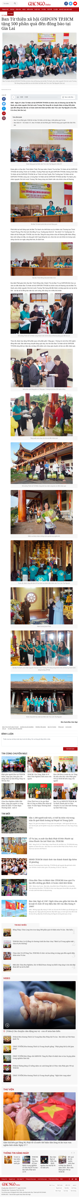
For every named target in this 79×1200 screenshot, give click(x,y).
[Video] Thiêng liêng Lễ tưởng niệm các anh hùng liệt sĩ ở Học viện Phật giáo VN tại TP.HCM (43, 1067)
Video (24, 9)
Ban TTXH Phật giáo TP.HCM (10, 727)
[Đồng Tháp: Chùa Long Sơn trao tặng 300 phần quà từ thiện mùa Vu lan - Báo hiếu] (7, 932)
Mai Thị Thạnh (52, 727)
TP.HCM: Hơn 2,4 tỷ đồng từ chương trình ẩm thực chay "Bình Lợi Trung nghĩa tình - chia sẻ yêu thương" (43, 942)
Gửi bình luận (70, 749)
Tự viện (55, 9)
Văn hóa (18, 9)
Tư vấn (44, 9)
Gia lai (4, 728)
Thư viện (8, 1089)
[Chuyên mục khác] (75, 13)
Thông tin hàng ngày (16, 1177)
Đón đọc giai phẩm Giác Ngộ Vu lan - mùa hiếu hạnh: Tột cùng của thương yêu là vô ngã (48, 1187)
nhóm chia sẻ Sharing (27, 727)
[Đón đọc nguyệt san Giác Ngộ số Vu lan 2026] (26, 1184)
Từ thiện (10, 13)
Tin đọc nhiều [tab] (20, 925)
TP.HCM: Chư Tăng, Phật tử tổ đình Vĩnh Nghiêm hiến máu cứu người (39, 776)
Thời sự (12, 9)
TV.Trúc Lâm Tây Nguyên (15, 728)
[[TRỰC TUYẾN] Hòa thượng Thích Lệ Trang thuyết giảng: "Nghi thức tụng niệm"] (7, 1078)
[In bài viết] (4, 118)
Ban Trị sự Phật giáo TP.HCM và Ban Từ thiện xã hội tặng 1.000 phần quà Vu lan (40, 120)
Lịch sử (4, 13)
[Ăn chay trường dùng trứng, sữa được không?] (8, 1184)
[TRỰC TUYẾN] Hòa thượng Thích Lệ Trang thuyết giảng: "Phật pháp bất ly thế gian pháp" (43, 1047)
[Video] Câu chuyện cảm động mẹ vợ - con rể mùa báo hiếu (33, 1031)
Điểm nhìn (30, 9)
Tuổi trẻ (49, 9)
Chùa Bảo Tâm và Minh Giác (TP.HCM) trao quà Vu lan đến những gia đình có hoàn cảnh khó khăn (52, 881)
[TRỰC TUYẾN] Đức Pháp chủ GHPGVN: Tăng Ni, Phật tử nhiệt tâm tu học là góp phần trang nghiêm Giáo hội (44, 1057)
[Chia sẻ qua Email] (4, 113)
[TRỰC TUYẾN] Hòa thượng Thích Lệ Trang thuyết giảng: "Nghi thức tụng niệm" (42, 1075)
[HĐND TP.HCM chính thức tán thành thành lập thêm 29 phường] (14, 866)
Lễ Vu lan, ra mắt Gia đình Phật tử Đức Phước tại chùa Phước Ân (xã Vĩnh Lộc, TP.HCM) (51, 840)
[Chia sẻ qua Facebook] (4, 99)
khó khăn (68, 727)
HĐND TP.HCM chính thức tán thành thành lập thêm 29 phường (53, 860)
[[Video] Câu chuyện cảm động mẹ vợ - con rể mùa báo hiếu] (39, 1005)
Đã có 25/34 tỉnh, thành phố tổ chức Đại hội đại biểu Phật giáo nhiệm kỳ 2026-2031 (38, 1168)
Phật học (37, 9)
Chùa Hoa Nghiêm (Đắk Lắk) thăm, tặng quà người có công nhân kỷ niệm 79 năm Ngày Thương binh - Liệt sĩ (12, 804)
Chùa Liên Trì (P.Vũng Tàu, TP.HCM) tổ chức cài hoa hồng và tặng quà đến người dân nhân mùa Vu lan (44, 954)
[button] (72, 1186)
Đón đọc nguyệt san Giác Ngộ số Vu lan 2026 (30, 1185)
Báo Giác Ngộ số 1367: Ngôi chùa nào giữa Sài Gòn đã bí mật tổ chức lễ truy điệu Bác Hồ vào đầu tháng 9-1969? (53, 904)
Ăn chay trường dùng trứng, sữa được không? (12, 1185)
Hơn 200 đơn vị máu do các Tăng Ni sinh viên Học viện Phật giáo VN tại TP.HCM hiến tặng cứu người (65, 777)
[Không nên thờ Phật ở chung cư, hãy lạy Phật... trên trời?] (62, 1184)
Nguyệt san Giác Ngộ (65, 9)
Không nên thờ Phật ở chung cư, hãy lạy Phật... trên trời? (66, 1186)
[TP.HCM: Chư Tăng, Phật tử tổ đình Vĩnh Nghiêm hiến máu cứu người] (39, 764)
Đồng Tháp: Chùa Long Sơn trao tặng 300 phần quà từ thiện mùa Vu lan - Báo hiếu (43, 930)
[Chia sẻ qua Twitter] (4, 104)
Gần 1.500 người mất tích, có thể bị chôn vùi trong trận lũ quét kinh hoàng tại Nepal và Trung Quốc (51, 819)
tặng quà (61, 727)
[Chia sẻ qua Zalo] (4, 109)
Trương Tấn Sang (40, 727)
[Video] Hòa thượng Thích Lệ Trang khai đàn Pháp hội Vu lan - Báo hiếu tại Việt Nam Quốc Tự (44, 1038)
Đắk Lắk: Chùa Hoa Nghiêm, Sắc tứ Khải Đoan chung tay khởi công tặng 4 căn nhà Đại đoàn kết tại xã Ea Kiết (44, 966)
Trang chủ (5, 9)
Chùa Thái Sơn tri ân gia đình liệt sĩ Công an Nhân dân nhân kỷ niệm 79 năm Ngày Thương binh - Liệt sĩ (39, 804)
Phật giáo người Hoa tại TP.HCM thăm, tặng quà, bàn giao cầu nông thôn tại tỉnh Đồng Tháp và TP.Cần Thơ (13, 777)
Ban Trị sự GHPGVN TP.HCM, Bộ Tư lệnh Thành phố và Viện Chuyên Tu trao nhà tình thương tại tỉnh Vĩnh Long (65, 804)
